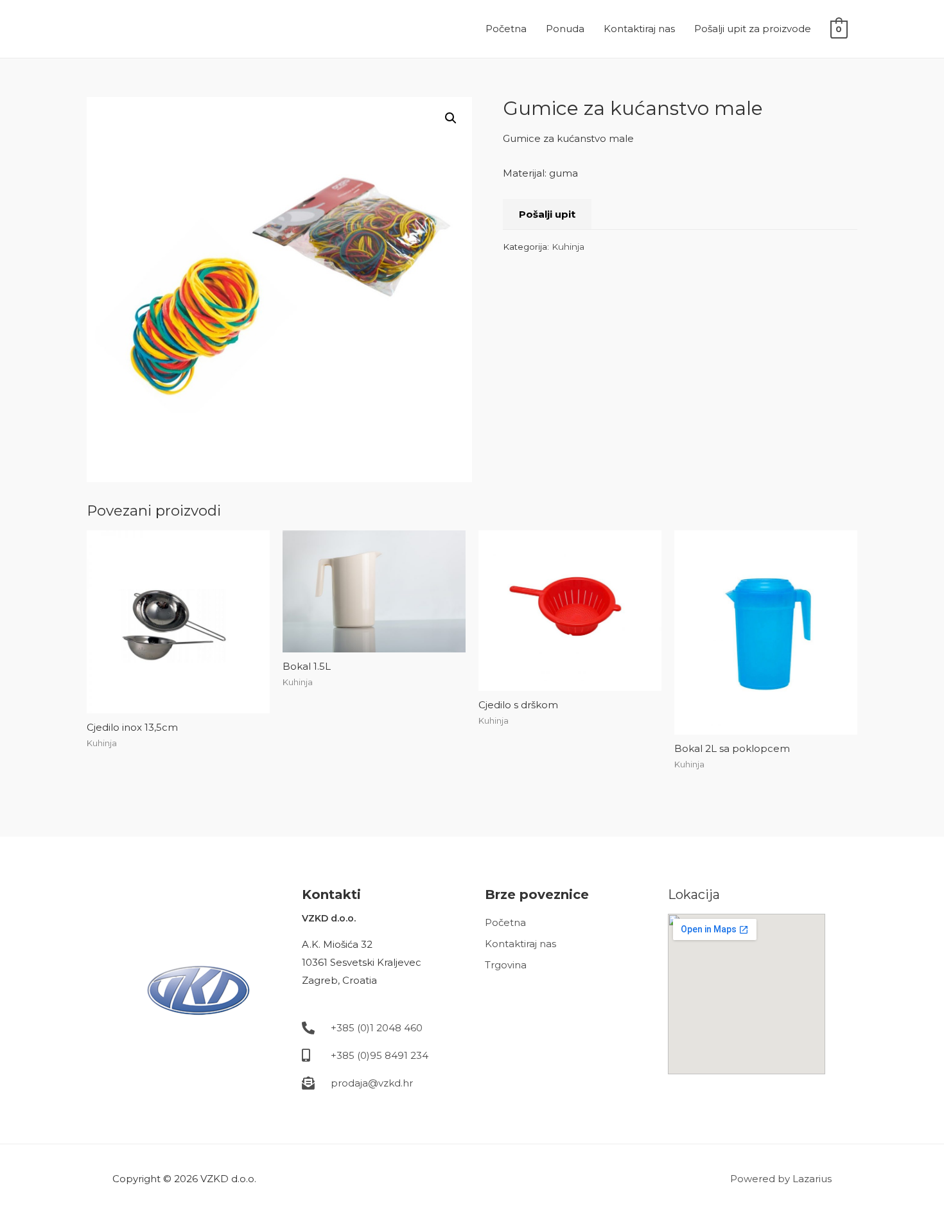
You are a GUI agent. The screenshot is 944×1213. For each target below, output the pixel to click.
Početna (506, 28)
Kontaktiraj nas (639, 28)
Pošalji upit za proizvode (752, 28)
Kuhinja (568, 246)
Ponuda (565, 28)
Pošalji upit (547, 214)
